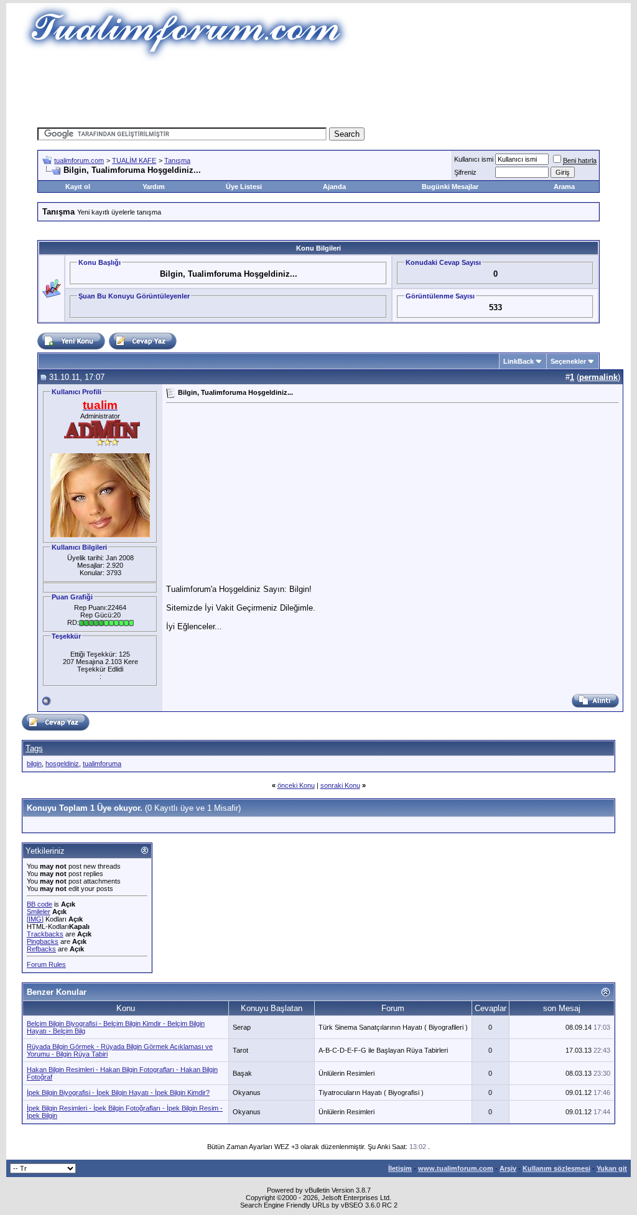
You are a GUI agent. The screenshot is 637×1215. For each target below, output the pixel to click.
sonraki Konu (340, 785)
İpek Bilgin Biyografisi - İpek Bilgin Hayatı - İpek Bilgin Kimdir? (118, 1092)
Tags (34, 748)
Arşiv (508, 1168)
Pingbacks (42, 941)
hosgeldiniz (62, 763)
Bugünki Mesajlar (450, 186)
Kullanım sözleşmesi (556, 1168)
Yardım (153, 186)
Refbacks (41, 949)
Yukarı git (612, 1168)
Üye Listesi (244, 186)
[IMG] (35, 919)
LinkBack (518, 361)
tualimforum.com (79, 160)
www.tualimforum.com (455, 1168)
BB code (39, 904)
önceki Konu (296, 785)
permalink (598, 377)
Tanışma (177, 160)
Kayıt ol (77, 186)
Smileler (38, 911)
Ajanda (334, 186)
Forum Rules (46, 964)
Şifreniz (465, 172)
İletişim (400, 1168)
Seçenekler (568, 361)
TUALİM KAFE (134, 160)
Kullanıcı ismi (473, 159)
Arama (564, 186)
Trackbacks (45, 934)
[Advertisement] (318, 90)
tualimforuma (102, 763)
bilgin (34, 763)
